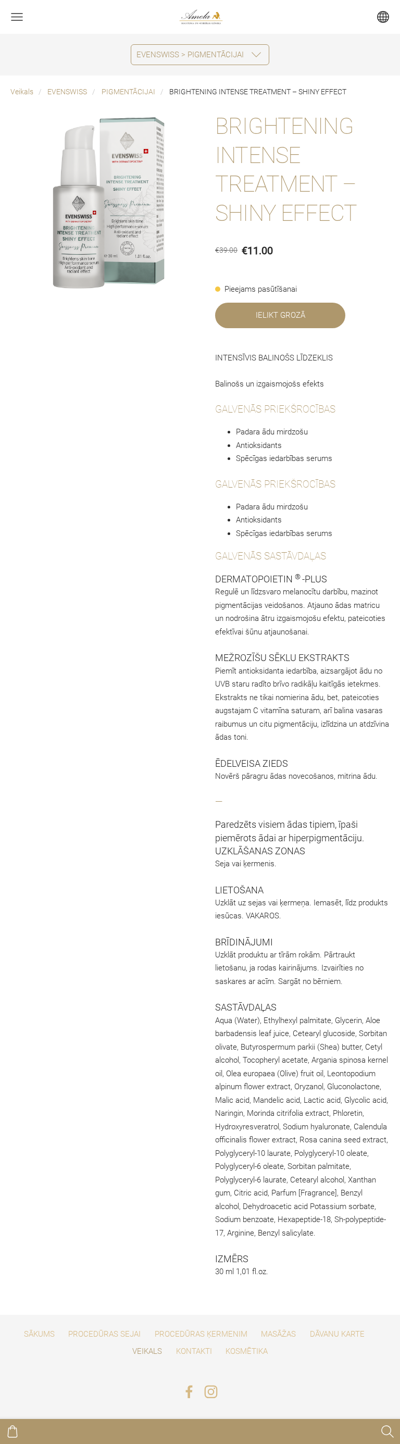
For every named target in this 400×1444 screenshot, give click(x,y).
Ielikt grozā (280, 315)
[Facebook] (189, 1392)
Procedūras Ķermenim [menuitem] (201, 1334)
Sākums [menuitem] (39, 1334)
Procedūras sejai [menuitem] (104, 1334)
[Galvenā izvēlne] (17, 17)
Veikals (21, 92)
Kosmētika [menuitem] (247, 1351)
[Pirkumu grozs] (12, 1431)
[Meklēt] (387, 1431)
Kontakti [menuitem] (194, 1351)
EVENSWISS (67, 92)
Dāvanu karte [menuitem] (337, 1334)
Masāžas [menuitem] (278, 1334)
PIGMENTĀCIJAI (128, 92)
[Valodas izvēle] (383, 17)
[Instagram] (211, 1392)
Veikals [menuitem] (147, 1351)
